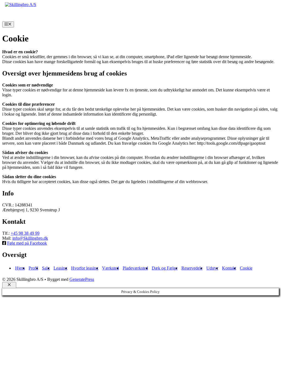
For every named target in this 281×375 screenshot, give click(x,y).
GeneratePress (81, 279)
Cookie (246, 268)
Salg (46, 268)
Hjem (20, 268)
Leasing (60, 268)
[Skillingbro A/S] (20, 4)
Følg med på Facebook (27, 243)
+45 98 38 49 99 (25, 233)
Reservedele (192, 268)
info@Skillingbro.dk (30, 238)
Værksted (110, 268)
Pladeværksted (135, 268)
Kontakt (229, 268)
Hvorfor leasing (84, 268)
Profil (33, 268)
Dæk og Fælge (165, 268)
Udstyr (212, 268)
